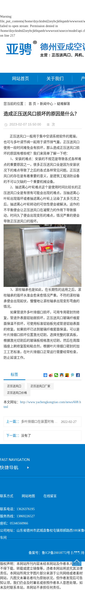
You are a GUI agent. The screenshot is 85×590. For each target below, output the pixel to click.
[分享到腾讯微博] (73, 375)
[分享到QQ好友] (62, 375)
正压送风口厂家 (40, 386)
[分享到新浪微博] (51, 375)
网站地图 (28, 496)
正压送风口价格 (17, 393)
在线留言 (50, 496)
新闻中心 (46, 104)
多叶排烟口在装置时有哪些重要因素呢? (39, 421)
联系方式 (6, 496)
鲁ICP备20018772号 (56, 553)
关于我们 (55, 78)
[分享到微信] (56, 375)
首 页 (32, 104)
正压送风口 (14, 386)
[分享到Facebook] (78, 375)
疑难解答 (63, 104)
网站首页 (20, 78)
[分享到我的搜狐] (67, 375)
